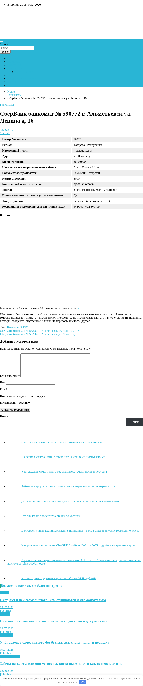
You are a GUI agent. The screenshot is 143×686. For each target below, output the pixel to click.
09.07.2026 (6, 607)
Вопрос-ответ (16, 68)
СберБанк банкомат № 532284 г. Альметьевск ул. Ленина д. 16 (39, 330)
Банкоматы (14, 61)
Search (4, 44)
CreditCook (11, 12)
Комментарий (10, 375)
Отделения (14, 65)
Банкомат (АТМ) (17, 327)
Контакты (13, 75)
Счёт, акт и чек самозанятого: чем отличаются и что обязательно (53, 600)
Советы (5, 614)
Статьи (4, 592)
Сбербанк (13, 58)
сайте (80, 308)
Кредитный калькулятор (22, 78)
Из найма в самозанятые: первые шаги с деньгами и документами (53, 621)
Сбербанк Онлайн (19, 85)
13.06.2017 (6, 129)
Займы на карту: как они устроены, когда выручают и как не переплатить (61, 663)
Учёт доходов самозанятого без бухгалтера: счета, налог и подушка (54, 642)
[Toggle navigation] (1, 41)
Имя (2, 382)
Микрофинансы (10, 656)
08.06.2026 (6, 670)
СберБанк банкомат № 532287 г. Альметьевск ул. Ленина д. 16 (39, 334)
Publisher (5, 610)
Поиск (4, 416)
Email (3, 389)
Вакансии (13, 81)
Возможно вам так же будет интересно (31, 586)
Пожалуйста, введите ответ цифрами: (24, 396)
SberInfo (5, 133)
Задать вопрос (24, 71)
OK (83, 681)
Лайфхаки (6, 635)
